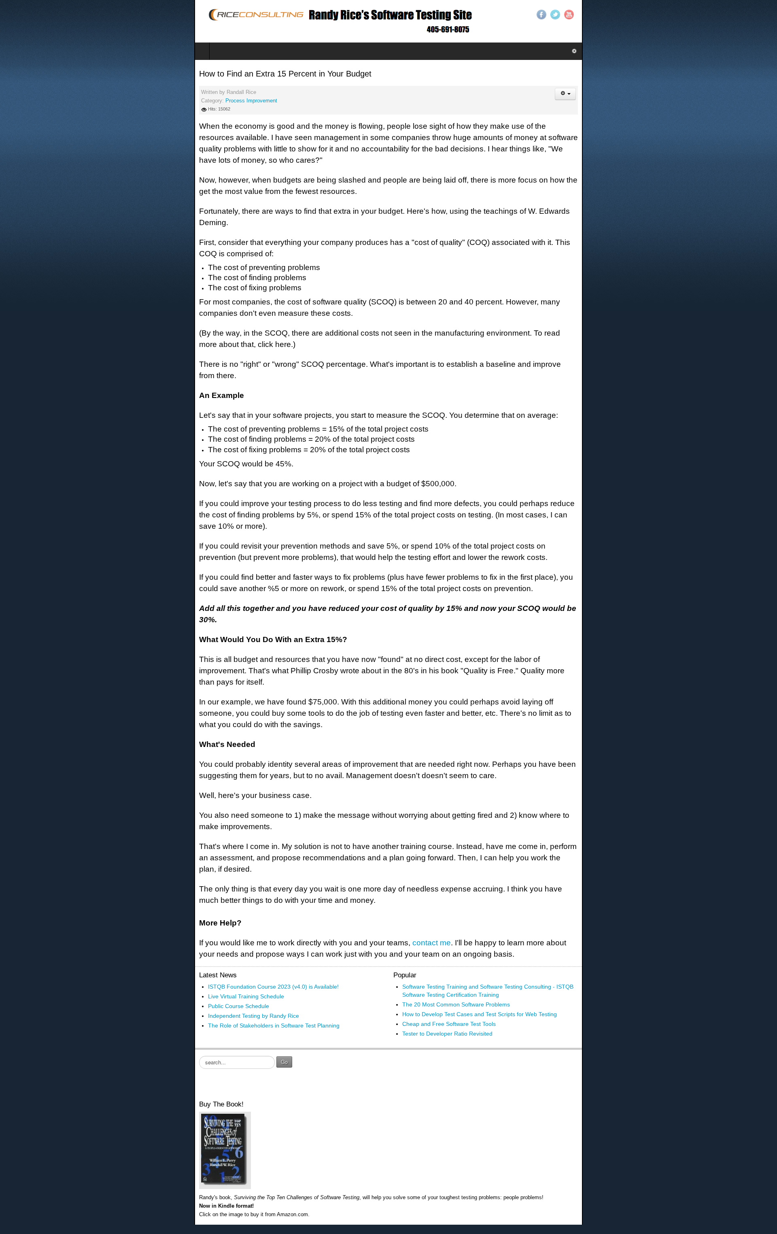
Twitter (749, 14)
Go (90, 838)
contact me (237, 738)
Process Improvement (57, 101)
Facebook (736, 14)
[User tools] (759, 94)
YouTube (763, 14)
